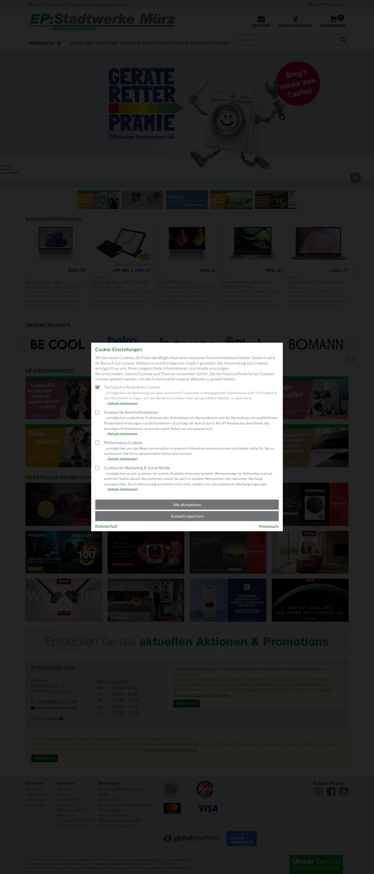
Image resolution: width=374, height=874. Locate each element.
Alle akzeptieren (187, 504)
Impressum (269, 526)
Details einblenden (122, 403)
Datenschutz (106, 526)
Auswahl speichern (187, 516)
